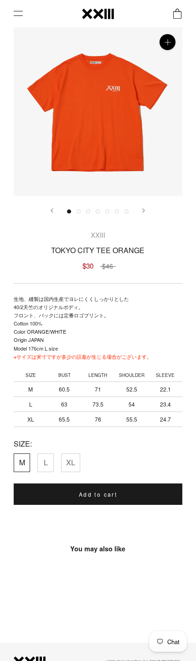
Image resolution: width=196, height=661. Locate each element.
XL (70, 462)
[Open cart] (177, 14)
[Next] (143, 210)
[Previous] (52, 210)
